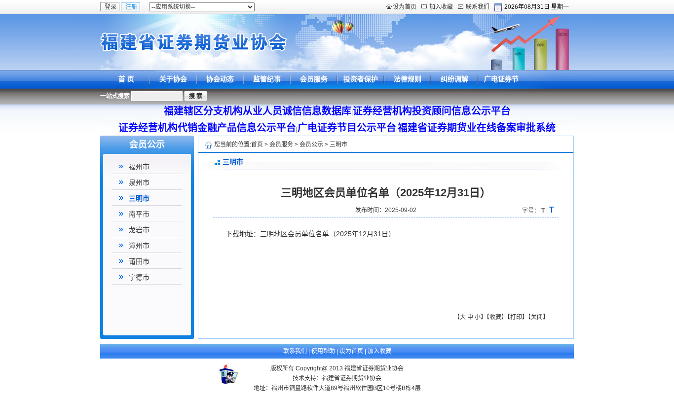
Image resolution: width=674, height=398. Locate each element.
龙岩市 (139, 230)
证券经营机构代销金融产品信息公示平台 (207, 127)
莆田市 (139, 261)
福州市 (139, 167)
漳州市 (139, 246)
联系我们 (477, 6)
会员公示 (311, 144)
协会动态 (220, 79)
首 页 (126, 79)
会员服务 (314, 79)
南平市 (139, 214)
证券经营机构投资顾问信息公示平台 (432, 111)
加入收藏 (441, 6)
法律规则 (407, 79)
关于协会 (173, 79)
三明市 (139, 198)
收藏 (495, 317)
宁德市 (139, 277)
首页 (257, 144)
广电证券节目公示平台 (501, 88)
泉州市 (139, 182)
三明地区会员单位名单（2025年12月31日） (327, 234)
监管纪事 (267, 79)
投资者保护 (360, 79)
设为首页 (404, 6)
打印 (516, 317)
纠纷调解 (454, 79)
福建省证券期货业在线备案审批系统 (477, 127)
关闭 (537, 317)
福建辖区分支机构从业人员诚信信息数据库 (257, 111)
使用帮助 (323, 351)
